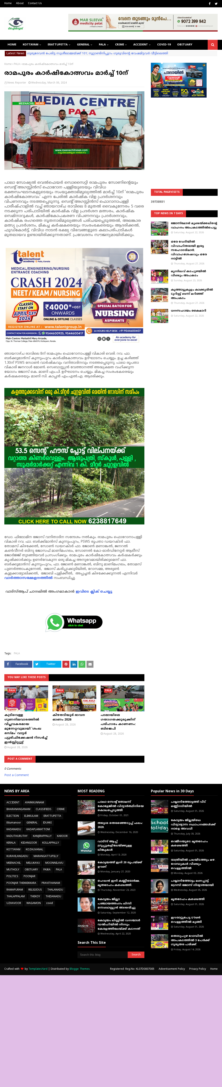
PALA (17, 64)
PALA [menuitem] (102, 45)
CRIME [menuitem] (119, 45)
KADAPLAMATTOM (38, 829)
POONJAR (29, 876)
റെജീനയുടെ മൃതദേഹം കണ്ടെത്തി (189, 844)
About (20, 3)
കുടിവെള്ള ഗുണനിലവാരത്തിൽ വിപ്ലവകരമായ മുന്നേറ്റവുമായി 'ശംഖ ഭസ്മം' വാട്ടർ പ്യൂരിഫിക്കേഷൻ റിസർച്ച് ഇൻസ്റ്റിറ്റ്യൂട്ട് (25, 728)
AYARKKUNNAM (34, 802)
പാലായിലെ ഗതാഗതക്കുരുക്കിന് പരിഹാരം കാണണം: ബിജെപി (118, 722)
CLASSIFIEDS (43, 809)
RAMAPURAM (15, 890)
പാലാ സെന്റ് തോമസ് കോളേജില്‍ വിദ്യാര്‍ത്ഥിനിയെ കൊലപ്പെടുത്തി (121, 806)
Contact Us (35, 3)
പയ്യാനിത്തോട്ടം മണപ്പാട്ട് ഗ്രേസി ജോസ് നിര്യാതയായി (192, 883)
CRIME (61, 809)
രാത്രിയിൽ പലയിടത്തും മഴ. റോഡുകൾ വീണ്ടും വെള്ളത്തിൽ (193, 864)
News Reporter (16, 83)
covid (49, 903)
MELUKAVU (33, 863)
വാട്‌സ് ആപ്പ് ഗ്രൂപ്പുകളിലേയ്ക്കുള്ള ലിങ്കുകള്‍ (115, 846)
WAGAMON (33, 903)
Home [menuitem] (12, 45)
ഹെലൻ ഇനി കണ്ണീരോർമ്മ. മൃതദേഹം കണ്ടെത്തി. (119, 883)
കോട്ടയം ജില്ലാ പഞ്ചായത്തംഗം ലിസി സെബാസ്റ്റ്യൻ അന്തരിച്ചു (116, 904)
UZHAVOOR (14, 903)
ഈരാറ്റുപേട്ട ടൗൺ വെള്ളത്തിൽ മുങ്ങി (186, 920)
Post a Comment (16, 775)
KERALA (11, 843)
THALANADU (55, 890)
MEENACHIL (14, 863)
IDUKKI (47, 823)
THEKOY (35, 896)
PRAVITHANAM (51, 883)
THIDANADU (53, 896)
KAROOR (62, 836)
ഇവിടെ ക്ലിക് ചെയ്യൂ (94, 592)
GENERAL (32, 823)
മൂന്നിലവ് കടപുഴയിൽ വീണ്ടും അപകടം (188, 274)
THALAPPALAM (16, 896)
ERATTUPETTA (52, 816)
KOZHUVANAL (34, 849)
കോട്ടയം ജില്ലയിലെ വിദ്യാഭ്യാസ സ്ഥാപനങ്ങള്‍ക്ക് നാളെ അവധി (193, 825)
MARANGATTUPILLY (46, 856)
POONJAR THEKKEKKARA (21, 883)
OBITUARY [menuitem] (184, 45)
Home (8, 3)
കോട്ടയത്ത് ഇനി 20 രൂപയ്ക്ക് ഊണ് (120, 865)
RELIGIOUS (35, 890)
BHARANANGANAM (18, 809)
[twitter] (216, 4)
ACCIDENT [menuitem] (140, 45)
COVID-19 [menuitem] (164, 45)
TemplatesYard (38, 969)
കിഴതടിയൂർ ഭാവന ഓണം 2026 (68, 717)
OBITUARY (31, 870)
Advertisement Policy (172, 969)
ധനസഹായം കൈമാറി (188, 311)
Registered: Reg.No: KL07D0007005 (132, 969)
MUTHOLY (13, 870)
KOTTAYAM (13, 849)
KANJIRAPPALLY (42, 836)
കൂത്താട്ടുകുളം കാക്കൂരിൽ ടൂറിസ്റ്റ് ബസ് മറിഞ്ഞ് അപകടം (192, 294)
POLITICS (12, 876)
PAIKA (47, 870)
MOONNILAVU (54, 863)
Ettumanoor (14, 823)
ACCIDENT (13, 802)
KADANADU (14, 829)
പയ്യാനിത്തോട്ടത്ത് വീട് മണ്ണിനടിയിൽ (188, 804)
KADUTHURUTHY (17, 836)
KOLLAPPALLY (50, 843)
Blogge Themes (80, 969)
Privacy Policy (197, 969)
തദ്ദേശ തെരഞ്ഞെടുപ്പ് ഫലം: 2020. (120, 825)
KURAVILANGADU (17, 856)
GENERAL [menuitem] (83, 45)
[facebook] (210, 4)
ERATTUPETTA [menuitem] (58, 45)
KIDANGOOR (29, 843)
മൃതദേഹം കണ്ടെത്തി (188, 899)
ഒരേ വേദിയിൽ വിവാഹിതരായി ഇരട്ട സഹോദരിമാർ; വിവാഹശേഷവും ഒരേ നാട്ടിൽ (189, 250)
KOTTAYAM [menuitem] (30, 45)
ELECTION (13, 816)
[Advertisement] (184, 132)
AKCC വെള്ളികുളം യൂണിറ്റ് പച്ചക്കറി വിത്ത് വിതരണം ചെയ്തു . (74, 53)
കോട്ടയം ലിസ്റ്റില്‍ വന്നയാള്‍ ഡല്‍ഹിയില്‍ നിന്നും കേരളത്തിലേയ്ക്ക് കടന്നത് (119, 925)
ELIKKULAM (31, 816)
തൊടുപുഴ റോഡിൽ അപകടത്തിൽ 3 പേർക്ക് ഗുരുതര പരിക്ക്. (190, 940)
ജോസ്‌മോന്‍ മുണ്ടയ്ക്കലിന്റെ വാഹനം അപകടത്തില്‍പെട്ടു (194, 226)
